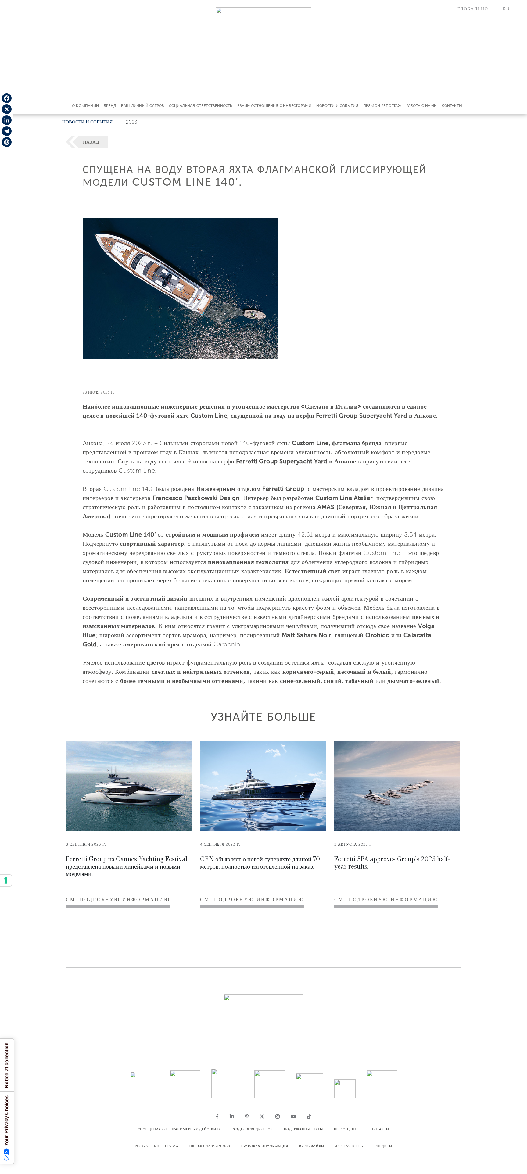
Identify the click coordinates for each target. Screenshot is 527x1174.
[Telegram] (6, 131)
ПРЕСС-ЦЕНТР (346, 1129)
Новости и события (337, 105)
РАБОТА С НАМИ (421, 105)
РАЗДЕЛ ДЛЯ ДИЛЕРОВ (252, 1129)
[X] (6, 109)
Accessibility (349, 1146)
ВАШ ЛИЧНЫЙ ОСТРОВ (142, 105)
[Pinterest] (6, 142)
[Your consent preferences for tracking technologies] (6, 880)
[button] (476, 9)
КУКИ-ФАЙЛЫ (311, 1146)
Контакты (452, 105)
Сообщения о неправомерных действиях (179, 1129)
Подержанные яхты (303, 1129)
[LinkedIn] (6, 120)
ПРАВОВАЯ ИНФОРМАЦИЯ (264, 1146)
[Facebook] (6, 98)
